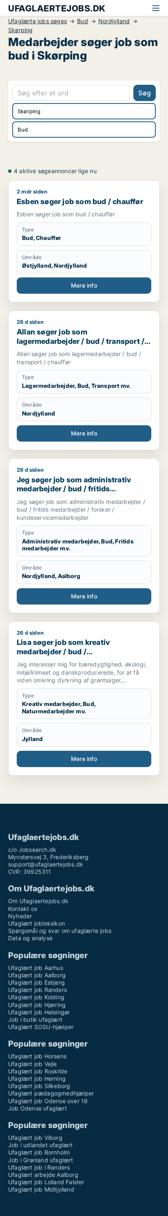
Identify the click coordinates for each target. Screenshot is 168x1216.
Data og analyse (30, 938)
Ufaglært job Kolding (36, 997)
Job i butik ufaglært (35, 1019)
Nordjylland (114, 21)
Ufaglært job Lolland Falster (46, 1182)
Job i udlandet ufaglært (40, 1144)
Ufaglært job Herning (37, 1078)
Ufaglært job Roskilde (37, 1071)
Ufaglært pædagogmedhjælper (51, 1093)
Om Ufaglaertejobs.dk (38, 900)
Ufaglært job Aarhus (35, 967)
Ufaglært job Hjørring (37, 1004)
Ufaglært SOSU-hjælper (40, 1026)
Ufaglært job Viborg (35, 1137)
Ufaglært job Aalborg (37, 975)
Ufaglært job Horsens (37, 1056)
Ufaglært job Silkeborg (39, 1085)
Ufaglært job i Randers (39, 1167)
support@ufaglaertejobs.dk (45, 864)
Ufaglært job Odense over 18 (48, 1100)
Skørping (20, 30)
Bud (82, 21)
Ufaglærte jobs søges (37, 21)
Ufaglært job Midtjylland (41, 1189)
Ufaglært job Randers (37, 989)
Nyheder (20, 916)
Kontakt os (22, 908)
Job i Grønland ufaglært (40, 1160)
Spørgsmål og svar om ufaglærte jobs (59, 930)
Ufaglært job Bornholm (39, 1152)
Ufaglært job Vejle (32, 1063)
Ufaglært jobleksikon (36, 923)
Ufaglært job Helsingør (39, 1012)
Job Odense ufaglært (37, 1108)
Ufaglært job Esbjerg (36, 982)
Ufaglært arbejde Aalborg (43, 1174)
